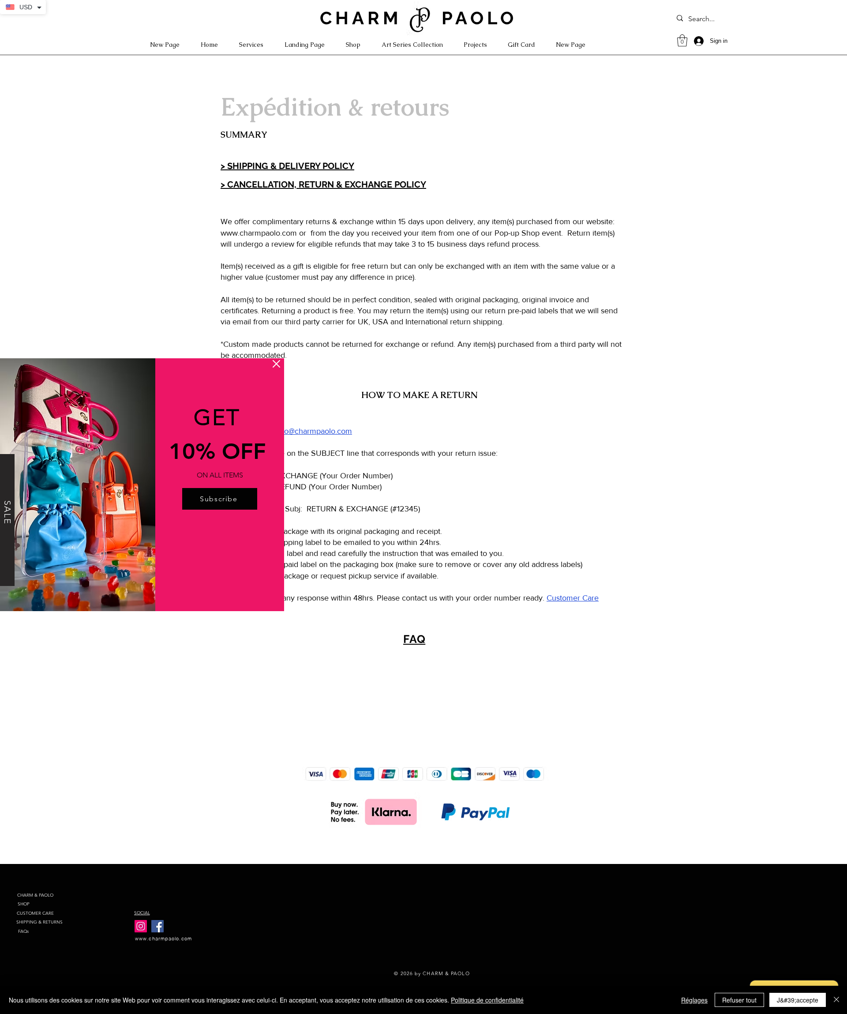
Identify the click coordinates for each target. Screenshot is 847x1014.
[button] (276, 364)
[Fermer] (836, 1000)
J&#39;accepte (797, 999)
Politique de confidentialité (487, 999)
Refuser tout (739, 999)
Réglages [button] (694, 999)
